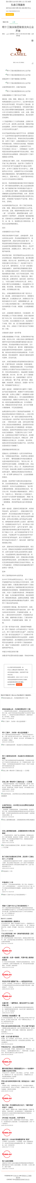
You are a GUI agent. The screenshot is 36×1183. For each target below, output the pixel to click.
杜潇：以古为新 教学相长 (10, 1036)
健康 (29, 1)
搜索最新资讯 (10, 14)
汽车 (26, 1)
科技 (20, 8)
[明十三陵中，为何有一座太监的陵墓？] (13, 721)
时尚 (16, 1)
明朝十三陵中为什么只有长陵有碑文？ (15, 906)
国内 (7, 1)
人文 (23, 1)
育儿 (29, 8)
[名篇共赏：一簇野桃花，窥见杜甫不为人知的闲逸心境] (6, 996)
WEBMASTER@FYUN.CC (22, 1179)
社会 (13, 1)
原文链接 (19, 684)
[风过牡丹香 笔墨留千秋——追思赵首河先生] (6, 974)
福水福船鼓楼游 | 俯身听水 (10, 921)
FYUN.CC (15, 1176)
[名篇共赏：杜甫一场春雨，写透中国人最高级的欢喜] (6, 951)
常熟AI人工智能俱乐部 (23, 1177)
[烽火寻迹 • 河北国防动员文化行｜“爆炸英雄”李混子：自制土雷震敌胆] (6, 1098)
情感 (20, 1)
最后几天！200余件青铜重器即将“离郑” (16, 1139)
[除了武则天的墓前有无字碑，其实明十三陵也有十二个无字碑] (18, 846)
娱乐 (10, 8)
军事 (16, 8)
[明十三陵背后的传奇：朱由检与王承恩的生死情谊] (17, 745)
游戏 (23, 8)
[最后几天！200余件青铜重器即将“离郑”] (6, 1132)
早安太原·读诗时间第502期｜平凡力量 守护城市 (18, 1026)
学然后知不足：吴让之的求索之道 (13, 1047)
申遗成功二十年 (7, 882)
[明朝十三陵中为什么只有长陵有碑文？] (13, 894)
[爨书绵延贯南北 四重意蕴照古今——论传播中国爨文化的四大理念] (6, 1062)
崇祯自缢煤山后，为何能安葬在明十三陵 (16, 709)
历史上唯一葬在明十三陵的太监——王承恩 (17, 782)
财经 (13, 8)
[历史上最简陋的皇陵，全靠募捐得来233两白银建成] (17, 820)
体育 (7, 8)
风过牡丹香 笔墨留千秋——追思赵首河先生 (17, 981)
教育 (26, 8)
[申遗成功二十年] (6, 871)
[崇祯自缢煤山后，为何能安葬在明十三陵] (14, 698)
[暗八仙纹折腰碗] (6, 1154)
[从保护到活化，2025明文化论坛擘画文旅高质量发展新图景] (18, 795)
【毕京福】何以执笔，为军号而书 (13, 1118)
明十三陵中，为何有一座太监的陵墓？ (15, 732)
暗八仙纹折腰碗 (7, 1161)
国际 (10, 1)
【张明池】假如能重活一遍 (10, 1015)
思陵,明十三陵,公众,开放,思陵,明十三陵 (16, 695)
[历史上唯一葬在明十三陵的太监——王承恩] (15, 770)
